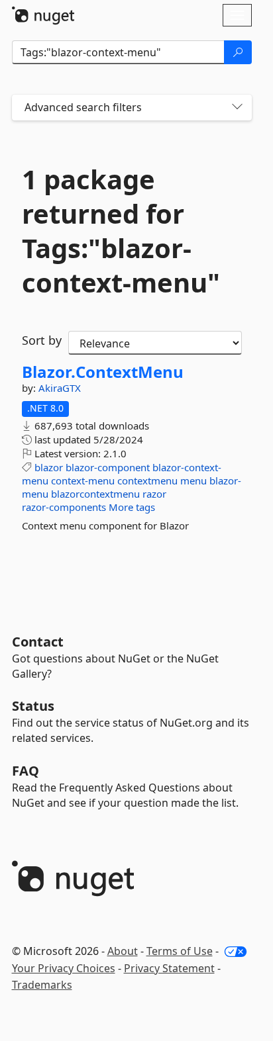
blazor (48, 467)
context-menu (83, 480)
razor (154, 493)
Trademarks (42, 984)
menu (193, 480)
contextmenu (147, 480)
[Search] (238, 52)
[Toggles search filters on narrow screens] (237, 107)
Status (33, 706)
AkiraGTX (59, 387)
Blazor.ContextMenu (103, 372)
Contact (38, 642)
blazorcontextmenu (95, 493)
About (122, 951)
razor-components (64, 507)
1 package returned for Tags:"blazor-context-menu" (121, 231)
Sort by (42, 340)
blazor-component (108, 467)
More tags (132, 507)
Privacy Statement (169, 968)
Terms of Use (179, 951)
